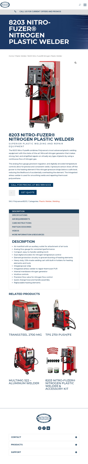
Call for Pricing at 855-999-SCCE (31, 185)
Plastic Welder (21, 56)
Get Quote (27, 192)
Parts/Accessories (21, 227)
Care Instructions (21, 223)
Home (11, 56)
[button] (75, 63)
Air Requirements (21, 219)
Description (18, 211)
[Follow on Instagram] (39, 428)
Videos (15, 231)
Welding (56, 201)
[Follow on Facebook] (44, 428)
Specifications (19, 215)
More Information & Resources (28, 235)
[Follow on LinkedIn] (48, 428)
